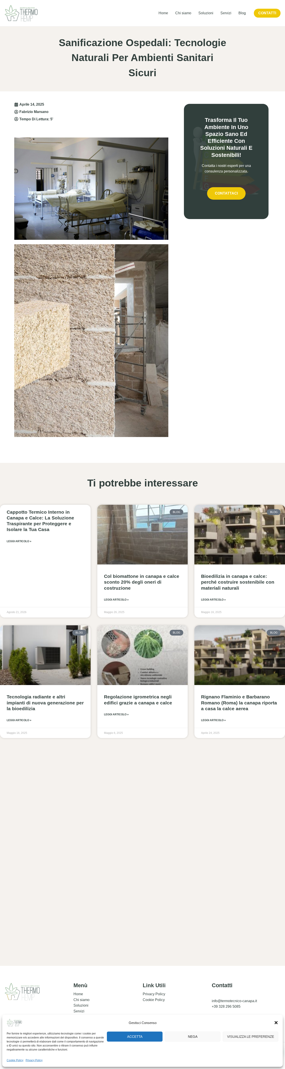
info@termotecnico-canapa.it (234, 1001)
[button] (276, 1022)
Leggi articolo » (19, 541)
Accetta (134, 1036)
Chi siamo (183, 13)
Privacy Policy (34, 1060)
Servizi (225, 13)
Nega (192, 1036)
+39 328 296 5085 (226, 1006)
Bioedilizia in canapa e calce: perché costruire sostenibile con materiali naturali (237, 582)
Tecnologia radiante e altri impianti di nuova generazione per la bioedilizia (45, 702)
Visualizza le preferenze (250, 1036)
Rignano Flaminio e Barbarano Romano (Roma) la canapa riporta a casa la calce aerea (239, 702)
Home (163, 13)
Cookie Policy (15, 1060)
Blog (242, 13)
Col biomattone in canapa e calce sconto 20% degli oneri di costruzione (141, 582)
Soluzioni (205, 13)
